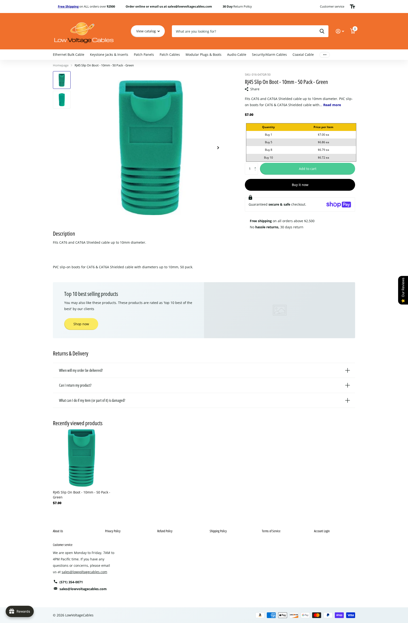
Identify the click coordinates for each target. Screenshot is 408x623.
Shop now (81, 324)
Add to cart (307, 168)
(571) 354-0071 (71, 582)
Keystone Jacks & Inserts (109, 54)
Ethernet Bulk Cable (68, 54)
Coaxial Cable (303, 54)
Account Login (322, 531)
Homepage (60, 65)
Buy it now (300, 184)
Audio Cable (236, 54)
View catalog (146, 31)
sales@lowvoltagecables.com (84, 572)
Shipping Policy (218, 531)
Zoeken (321, 31)
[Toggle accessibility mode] (352, 7)
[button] (256, 164)
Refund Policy (164, 531)
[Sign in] (340, 31)
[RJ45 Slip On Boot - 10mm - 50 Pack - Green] (81, 458)
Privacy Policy (112, 531)
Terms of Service (271, 531)
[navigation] (62, 80)
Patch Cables (170, 54)
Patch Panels (144, 54)
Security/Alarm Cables (269, 54)
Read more (332, 105)
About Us (58, 531)
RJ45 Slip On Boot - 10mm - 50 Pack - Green (81, 494)
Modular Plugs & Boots (203, 54)
